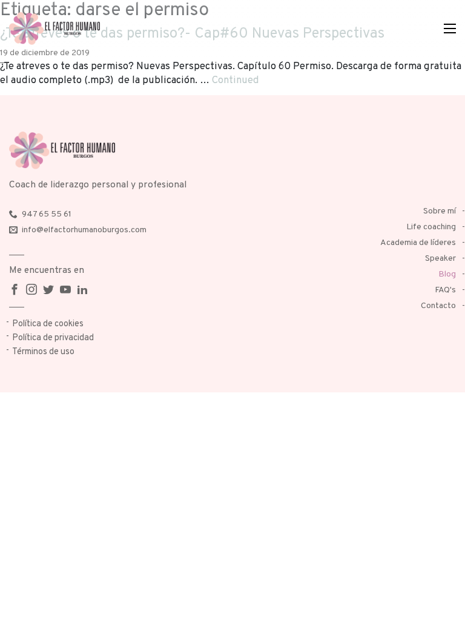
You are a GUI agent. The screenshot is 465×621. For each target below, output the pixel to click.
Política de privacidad (53, 338)
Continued (235, 80)
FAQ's (445, 290)
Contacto (438, 306)
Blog (447, 274)
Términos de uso (43, 352)
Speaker (440, 258)
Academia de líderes (418, 243)
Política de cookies (48, 324)
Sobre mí (439, 211)
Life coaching (431, 227)
